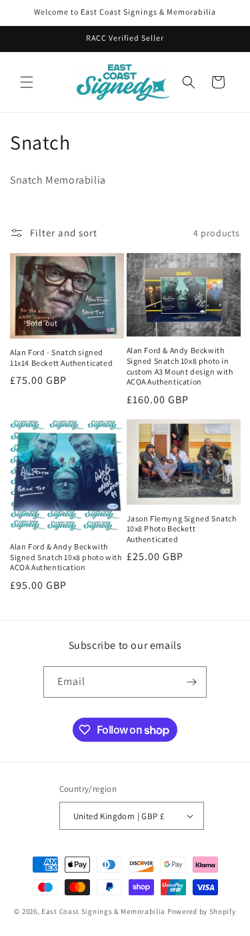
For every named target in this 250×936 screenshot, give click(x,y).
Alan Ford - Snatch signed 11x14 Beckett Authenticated (61, 357)
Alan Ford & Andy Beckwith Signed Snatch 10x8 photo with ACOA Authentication (65, 556)
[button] (26, 82)
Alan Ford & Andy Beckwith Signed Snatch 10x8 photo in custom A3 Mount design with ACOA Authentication (180, 366)
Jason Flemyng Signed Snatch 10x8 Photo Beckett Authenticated (182, 528)
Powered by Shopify (201, 911)
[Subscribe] (191, 682)
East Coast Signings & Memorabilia (103, 911)
